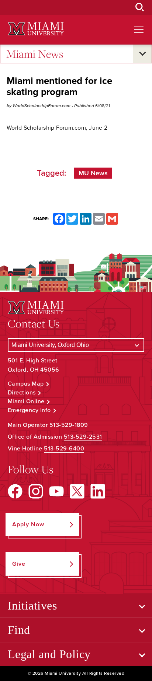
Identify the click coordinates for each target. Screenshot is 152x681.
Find (19, 629)
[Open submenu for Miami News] (142, 54)
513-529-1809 (68, 425)
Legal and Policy (49, 654)
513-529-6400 (64, 448)
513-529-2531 (83, 436)
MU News (93, 173)
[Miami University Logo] (36, 29)
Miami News (34, 54)
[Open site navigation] (138, 29)
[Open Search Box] (139, 7)
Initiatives (32, 605)
